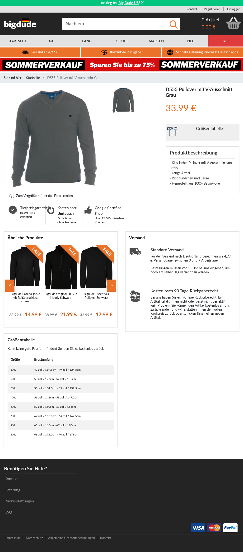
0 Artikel (210, 20)
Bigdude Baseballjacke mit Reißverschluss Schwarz (25, 298)
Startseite (33, 78)
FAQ (8, 512)
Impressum (13, 538)
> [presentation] (111, 285)
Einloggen (233, 9)
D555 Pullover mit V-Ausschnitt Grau (74, 78)
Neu (191, 41)
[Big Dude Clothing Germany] (20, 23)
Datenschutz (34, 538)
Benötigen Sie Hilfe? (25, 469)
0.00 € (208, 27)
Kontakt (192, 9)
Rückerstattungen (19, 501)
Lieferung (12, 490)
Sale (225, 41)
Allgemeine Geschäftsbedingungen (71, 538)
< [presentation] (10, 285)
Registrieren (212, 9)
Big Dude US (128, 3)
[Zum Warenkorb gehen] (233, 23)
